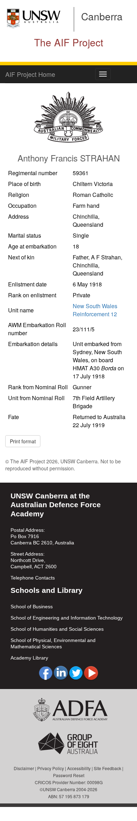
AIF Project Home (30, 74)
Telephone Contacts (33, 578)
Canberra (102, 16)
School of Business (32, 606)
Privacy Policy (50, 768)
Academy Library (29, 658)
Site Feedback (107, 768)
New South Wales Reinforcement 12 (95, 310)
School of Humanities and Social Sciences (57, 629)
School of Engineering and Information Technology (67, 618)
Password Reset (68, 775)
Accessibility (79, 768)
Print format (23, 441)
